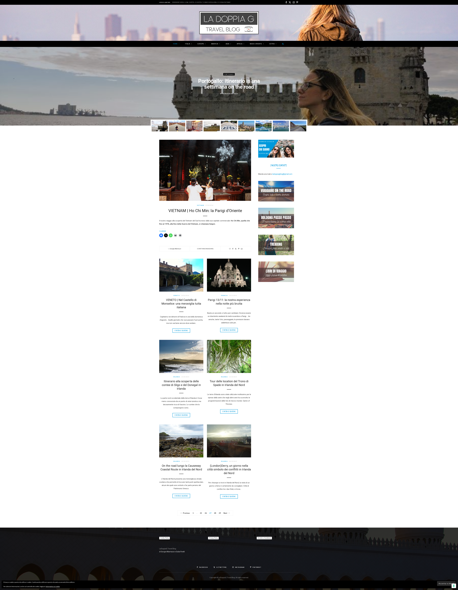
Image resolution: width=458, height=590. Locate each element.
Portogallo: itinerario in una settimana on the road (229, 84)
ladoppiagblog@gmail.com (282, 174)
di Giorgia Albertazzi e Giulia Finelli (172, 552)
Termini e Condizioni (264, 538)
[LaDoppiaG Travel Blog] (229, 22)
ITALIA (187, 44)
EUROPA (201, 44)
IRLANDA (176, 376)
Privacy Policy (213, 538)
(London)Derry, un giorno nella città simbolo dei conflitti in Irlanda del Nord (229, 469)
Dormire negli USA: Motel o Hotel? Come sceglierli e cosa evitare (201, 2)
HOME (175, 44)
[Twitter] (236, 249)
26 (206, 513)
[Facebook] (232, 249)
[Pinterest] (238, 249)
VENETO (176, 295)
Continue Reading (205, 249)
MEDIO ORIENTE (256, 44)
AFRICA (239, 44)
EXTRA (272, 44)
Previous (186, 513)
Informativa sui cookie (53, 586)
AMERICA (214, 44)
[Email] (241, 249)
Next (225, 513)
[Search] (282, 44)
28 (215, 513)
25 (201, 513)
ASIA (227, 44)
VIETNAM (200, 205)
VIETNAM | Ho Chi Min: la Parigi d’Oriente (205, 210)
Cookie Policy (164, 538)
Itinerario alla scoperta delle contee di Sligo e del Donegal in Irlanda (181, 385)
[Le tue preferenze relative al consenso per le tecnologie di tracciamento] (454, 586)
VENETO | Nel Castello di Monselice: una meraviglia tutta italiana (181, 303)
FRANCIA (224, 295)
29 (220, 513)
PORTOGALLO (229, 74)
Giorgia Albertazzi (230, 93)
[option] (229, 86)
